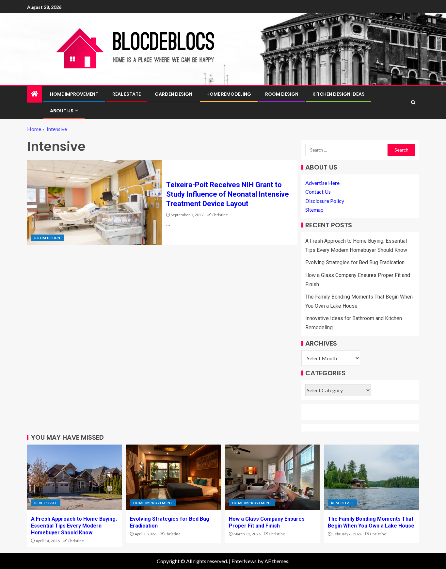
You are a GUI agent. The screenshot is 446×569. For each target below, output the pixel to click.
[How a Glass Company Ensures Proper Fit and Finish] (272, 477)
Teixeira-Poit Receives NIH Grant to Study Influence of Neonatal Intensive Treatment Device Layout (227, 194)
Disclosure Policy (324, 201)
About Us (61, 110)
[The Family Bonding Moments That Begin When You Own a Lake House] (371, 477)
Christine (220, 214)
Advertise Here (322, 183)
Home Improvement (74, 94)
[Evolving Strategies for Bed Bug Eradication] (173, 477)
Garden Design (173, 94)
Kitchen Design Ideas (338, 94)
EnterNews (244, 561)
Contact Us (318, 191)
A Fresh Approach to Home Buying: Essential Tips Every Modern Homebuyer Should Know (74, 526)
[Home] (34, 94)
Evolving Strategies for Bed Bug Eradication (355, 262)
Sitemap (314, 209)
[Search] (413, 102)
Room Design (281, 94)
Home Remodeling (228, 94)
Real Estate (126, 94)
